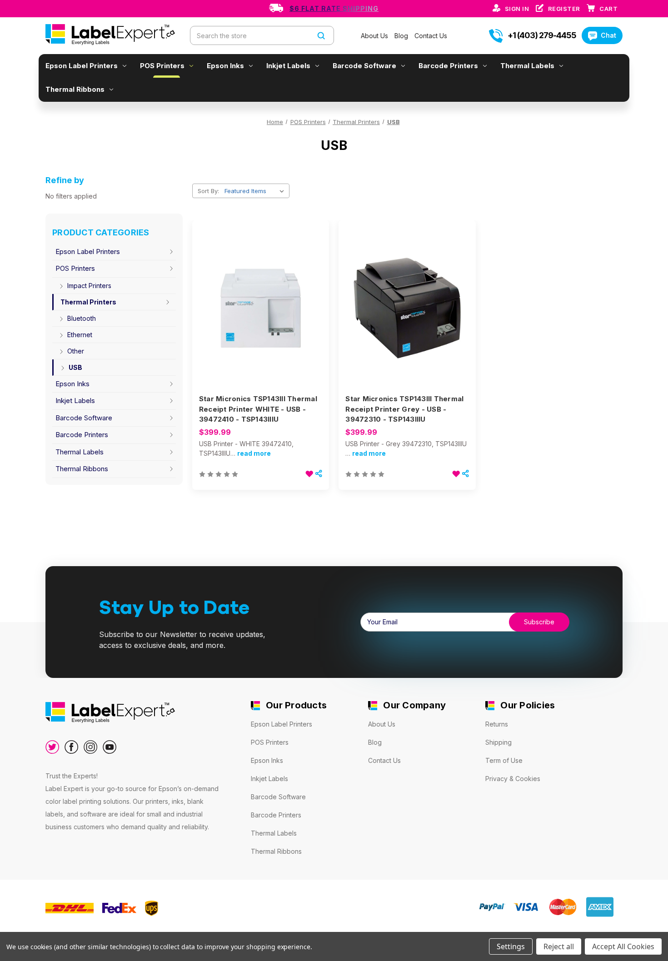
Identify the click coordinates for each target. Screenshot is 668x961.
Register (565, 8)
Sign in (518, 8)
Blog (402, 36)
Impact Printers (89, 285)
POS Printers (162, 65)
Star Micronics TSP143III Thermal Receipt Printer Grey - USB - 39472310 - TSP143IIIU (404, 408)
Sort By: (208, 190)
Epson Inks (225, 65)
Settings (511, 946)
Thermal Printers (88, 302)
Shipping (498, 742)
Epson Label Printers (81, 65)
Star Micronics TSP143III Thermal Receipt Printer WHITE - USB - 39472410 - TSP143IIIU (258, 408)
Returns (496, 724)
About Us (375, 36)
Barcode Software (364, 65)
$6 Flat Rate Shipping (334, 8)
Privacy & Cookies (512, 778)
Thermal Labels (527, 65)
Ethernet (79, 335)
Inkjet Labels (288, 65)
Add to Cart (260, 324)
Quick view (259, 292)
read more (254, 453)
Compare (258, 308)
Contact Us (430, 36)
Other (75, 351)
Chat (608, 35)
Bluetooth (81, 318)
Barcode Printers (448, 65)
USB (75, 367)
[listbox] (256, 191)
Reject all (558, 946)
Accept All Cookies (623, 946)
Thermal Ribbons (75, 89)
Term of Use (504, 760)
